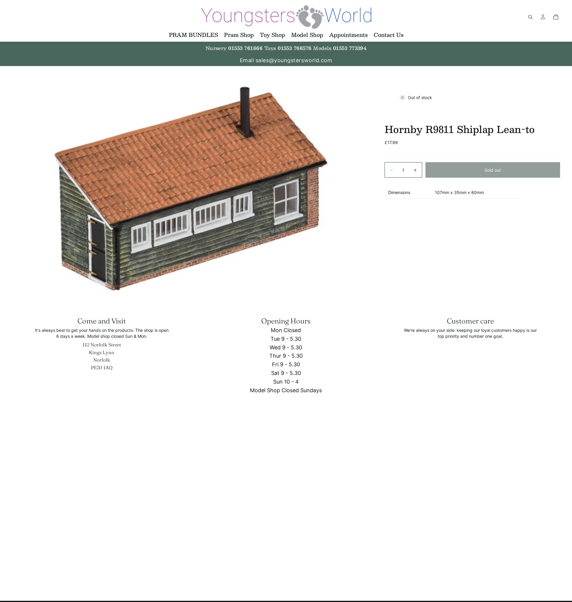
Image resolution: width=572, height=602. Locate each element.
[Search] (530, 17)
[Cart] (555, 17)
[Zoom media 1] (191, 188)
